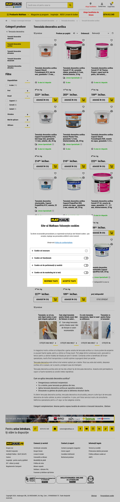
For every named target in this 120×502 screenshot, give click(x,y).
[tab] (60, 251)
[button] (41, 250)
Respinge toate (51, 281)
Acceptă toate (69, 281)
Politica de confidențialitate (63, 242)
